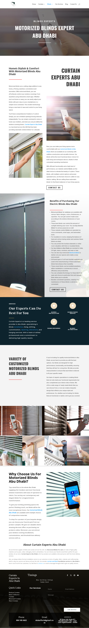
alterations (33, 330)
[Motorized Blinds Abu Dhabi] (78, 465)
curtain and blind (52, 561)
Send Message (72, 609)
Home (34, 4)
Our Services (59, 4)
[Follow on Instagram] (74, 575)
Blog (66, 4)
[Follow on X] (71, 575)
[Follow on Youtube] (77, 575)
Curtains (40, 4)
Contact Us (73, 4)
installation (18, 327)
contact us (41, 563)
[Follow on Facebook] (67, 575)
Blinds (49, 4)
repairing (24, 330)
